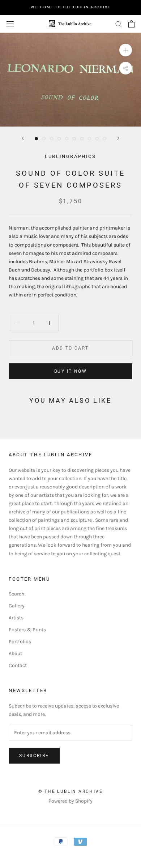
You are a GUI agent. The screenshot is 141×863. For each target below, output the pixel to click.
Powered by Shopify (70, 801)
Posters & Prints (27, 630)
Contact (18, 665)
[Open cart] (131, 23)
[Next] (118, 138)
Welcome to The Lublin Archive (71, 7)
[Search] (118, 24)
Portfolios (20, 641)
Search (16, 594)
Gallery (17, 606)
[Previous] (23, 138)
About (15, 653)
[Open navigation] (10, 23)
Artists (16, 618)
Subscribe (34, 755)
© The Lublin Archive (70, 791)
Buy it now (70, 371)
